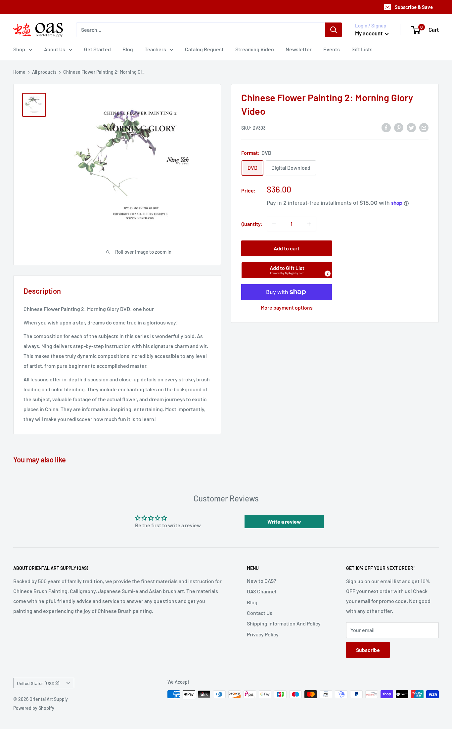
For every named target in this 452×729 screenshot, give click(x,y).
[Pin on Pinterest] (398, 127)
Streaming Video (254, 49)
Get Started (97, 49)
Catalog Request (204, 49)
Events (331, 49)
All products (44, 72)
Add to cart (286, 248)
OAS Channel (261, 591)
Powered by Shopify (33, 708)
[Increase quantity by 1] (309, 224)
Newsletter (299, 49)
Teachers (155, 49)
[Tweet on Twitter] (411, 127)
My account (369, 33)
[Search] (333, 29)
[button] (287, 270)
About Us (54, 49)
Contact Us (259, 613)
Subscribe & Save (414, 7)
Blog (127, 49)
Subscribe (368, 650)
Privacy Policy (263, 634)
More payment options (287, 307)
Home (19, 72)
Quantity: (252, 224)
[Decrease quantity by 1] (274, 224)
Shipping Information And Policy (284, 623)
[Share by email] (424, 127)
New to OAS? (261, 581)
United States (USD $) (38, 683)
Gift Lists (362, 49)
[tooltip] (328, 274)
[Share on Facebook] (386, 127)
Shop (19, 49)
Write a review (284, 521)
